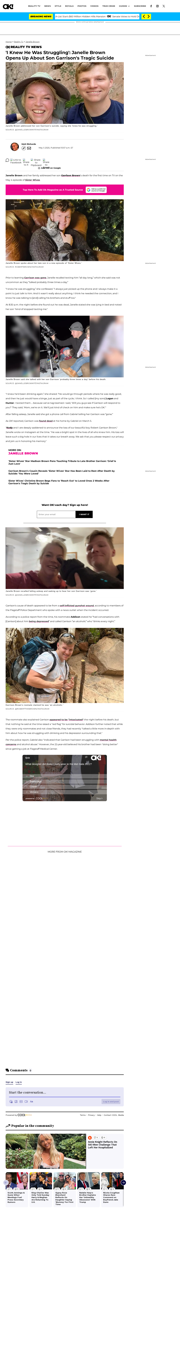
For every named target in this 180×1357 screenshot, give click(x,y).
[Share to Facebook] (16, 160)
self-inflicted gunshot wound (77, 605)
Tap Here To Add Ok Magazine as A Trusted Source (53, 189)
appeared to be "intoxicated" (67, 719)
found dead (46, 421)
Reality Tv (18, 41)
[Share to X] (26, 160)
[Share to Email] (46, 160)
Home (9, 41)
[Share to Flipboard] (36, 160)
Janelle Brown (33, 41)
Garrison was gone (35, 277)
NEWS (47, 6)
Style (58, 6)
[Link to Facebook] (151, 6)
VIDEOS (94, 6)
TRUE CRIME (108, 6)
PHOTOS (81, 6)
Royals (69, 6)
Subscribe (140, 6)
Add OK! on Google (51, 168)
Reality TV (34, 6)
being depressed (39, 621)
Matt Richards (29, 144)
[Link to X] (164, 6)
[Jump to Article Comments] (7, 160)
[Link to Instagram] (157, 6)
